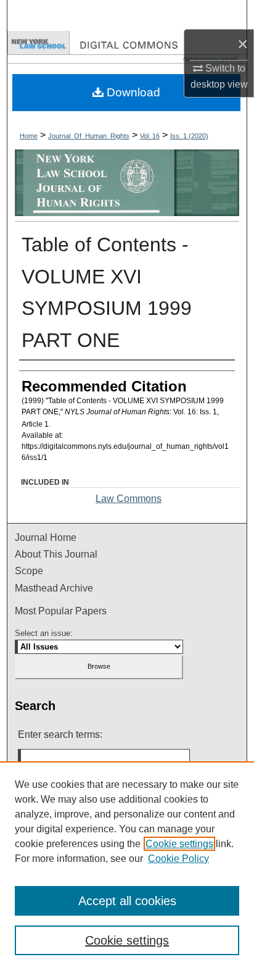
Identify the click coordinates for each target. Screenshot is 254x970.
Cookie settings (179, 843)
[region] (127, 865)
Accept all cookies (127, 901)
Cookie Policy (178, 858)
